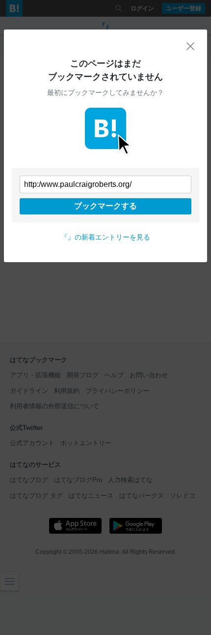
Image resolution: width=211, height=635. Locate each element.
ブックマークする (105, 206)
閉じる (190, 46)
